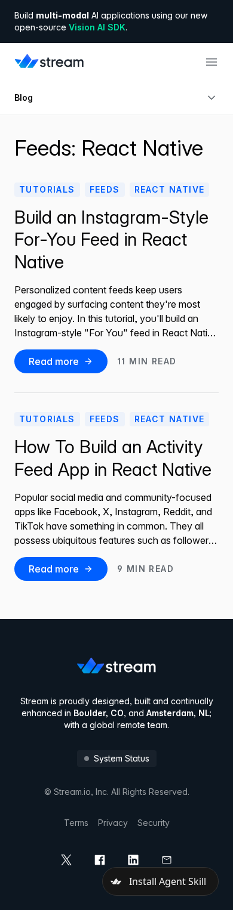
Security (153, 823)
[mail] (167, 860)
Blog (23, 97)
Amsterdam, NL (178, 713)
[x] (66, 860)
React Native (169, 189)
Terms (76, 823)
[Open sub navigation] (211, 98)
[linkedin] (133, 860)
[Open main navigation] (211, 62)
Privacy (113, 823)
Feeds (105, 189)
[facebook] (100, 860)
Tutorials (47, 189)
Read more (54, 361)
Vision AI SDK (97, 27)
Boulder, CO (98, 713)
